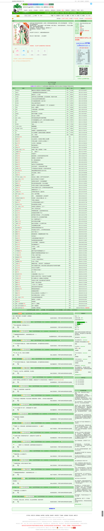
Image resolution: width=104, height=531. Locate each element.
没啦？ (17, 229)
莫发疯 (17, 113)
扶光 (16, 210)
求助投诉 (67, 10)
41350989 (19, 368)
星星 (16, 109)
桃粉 (16, 231)
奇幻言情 (67, 13)
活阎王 (17, 98)
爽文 (44, 45)
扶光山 (17, 105)
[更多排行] (79, 63)
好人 (16, 172)
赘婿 (16, 282)
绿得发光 (17, 90)
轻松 (50, 45)
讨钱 (16, 166)
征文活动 (59, 10)
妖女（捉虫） (18, 297)
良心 (16, 267)
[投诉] (55, 318)
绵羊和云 (19, 441)
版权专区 (47, 10)
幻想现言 (57, 13)
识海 (16, 280)
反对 (16, 295)
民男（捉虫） (18, 193)
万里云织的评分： (79, 359)
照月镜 (17, 124)
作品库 (25, 10)
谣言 (16, 202)
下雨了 (17, 276)
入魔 (16, 263)
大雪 (16, 246)
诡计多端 (17, 227)
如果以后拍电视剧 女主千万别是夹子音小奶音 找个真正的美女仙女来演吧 (83, 457)
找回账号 (82, 1)
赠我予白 (19, 395)
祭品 (16, 164)
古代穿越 (62, 13)
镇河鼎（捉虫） (19, 149)
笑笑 (18, 404)
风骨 (16, 160)
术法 (16, 141)
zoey (18, 487)
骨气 (16, 158)
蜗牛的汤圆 (19, 358)
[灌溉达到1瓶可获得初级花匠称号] (26, 386)
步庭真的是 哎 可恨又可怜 (81, 460)
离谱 (16, 234)
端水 (16, 215)
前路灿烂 (17, 257)
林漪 (79, 58)
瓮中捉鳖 (17, 134)
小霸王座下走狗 (19, 198)
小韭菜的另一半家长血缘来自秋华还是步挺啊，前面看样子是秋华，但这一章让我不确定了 (83, 482)
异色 (16, 269)
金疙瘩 (17, 101)
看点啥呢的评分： (79, 340)
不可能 (17, 255)
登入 (76, 1)
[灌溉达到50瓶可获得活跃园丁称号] (27, 368)
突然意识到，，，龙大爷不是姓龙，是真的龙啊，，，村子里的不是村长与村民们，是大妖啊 (83, 445)
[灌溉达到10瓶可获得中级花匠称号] (27, 322)
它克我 (17, 96)
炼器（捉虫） (18, 179)
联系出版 (87, 30)
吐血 (16, 238)
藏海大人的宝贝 (81, 59)
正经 (16, 187)
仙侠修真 (41, 45)
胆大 (16, 130)
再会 (16, 162)
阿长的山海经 (20, 377)
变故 (16, 293)
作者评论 (16, 313)
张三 (16, 236)
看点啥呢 (19, 340)
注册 (79, 1)
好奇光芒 (17, 274)
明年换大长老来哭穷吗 (81, 478)
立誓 (16, 217)
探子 (16, 219)
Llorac (79, 51)
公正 (16, 265)
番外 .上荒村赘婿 (19, 303)
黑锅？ (17, 221)
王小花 (79, 50)
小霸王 (17, 191)
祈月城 (17, 103)
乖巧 (16, 115)
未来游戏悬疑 (73, 13)
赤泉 (16, 153)
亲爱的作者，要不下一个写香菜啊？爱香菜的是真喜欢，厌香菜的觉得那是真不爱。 (83, 500)
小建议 (17, 151)
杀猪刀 (17, 92)
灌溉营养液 (51, 86)
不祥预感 (17, 250)
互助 (16, 248)
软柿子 (17, 181)
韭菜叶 (17, 168)
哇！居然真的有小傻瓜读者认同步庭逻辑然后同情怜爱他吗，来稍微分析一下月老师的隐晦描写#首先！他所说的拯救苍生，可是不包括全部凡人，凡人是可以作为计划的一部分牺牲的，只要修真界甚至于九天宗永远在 (83, 467)
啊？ (16, 225)
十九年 (17, 253)
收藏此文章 (33, 86)
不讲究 (17, 278)
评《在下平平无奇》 (80, 380)
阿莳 (18, 460)
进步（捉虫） (18, 117)
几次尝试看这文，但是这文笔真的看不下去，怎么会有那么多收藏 (83, 402)
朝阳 (16, 299)
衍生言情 (85, 13)
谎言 (16, 189)
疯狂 (16, 242)
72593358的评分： (79, 353)
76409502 (19, 469)
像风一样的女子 (20, 496)
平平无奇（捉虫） (19, 177)
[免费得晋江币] (39, 86)
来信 (16, 147)
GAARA (19, 349)
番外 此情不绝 (19, 307)
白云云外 (19, 478)
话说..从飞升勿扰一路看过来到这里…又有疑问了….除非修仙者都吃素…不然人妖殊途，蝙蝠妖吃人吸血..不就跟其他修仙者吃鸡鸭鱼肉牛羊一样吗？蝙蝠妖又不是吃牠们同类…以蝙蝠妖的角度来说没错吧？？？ (83, 435)
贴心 (16, 244)
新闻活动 (53, 10)
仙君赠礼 (17, 261)
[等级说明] (87, 63)
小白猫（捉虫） (19, 126)
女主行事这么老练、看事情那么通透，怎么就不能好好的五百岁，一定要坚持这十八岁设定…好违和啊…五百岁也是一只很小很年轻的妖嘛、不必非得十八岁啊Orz (83, 428)
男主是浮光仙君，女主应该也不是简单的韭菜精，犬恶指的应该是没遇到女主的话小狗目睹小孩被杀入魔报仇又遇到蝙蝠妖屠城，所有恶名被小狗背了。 (83, 417)
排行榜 (30, 10)
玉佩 (16, 259)
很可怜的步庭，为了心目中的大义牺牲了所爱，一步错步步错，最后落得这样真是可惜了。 (83, 475)
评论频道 (36, 10)
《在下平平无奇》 (29, 313)
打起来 (17, 208)
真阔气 (17, 286)
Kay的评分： (78, 346)
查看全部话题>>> (79, 504)
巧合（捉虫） (18, 206)
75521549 (19, 423)
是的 (16, 120)
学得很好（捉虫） (19, 128)
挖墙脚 (17, 240)
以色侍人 (17, 204)
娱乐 (82, 10)
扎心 (16, 212)
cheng (18, 451)
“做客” (17, 223)
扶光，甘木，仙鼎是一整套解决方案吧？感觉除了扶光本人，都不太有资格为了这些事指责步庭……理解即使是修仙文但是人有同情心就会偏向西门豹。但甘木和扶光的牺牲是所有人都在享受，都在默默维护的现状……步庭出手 (83, 409)
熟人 (16, 143)
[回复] (70, 318)
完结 (89, 13)
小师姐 (17, 200)
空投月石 (57, 86)
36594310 (19, 322)
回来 (16, 301)
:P (17, 413)
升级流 (46, 45)
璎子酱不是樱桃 (81, 54)
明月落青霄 (80, 60)
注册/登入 (73, 10)
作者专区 (41, 10)
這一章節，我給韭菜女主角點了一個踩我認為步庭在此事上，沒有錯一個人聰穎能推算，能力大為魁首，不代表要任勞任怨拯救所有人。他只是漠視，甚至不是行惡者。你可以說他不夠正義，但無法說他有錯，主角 (83, 396)
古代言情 (47, 13)
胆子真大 (17, 136)
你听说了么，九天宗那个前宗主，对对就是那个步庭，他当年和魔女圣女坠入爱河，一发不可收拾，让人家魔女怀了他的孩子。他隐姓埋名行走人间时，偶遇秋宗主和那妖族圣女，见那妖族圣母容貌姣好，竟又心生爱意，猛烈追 (83, 489)
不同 (16, 291)
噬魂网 (17, 185)
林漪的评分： (78, 365)
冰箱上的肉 (80, 52)
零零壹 (18, 432)
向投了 (62, 18)
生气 (16, 111)
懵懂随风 (80, 55)
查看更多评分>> (78, 374)
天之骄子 (37, 45)
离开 (16, 139)
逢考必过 (80, 56)
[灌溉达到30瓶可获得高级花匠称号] (26, 331)
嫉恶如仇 (17, 288)
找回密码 (87, 1)
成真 (16, 284)
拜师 (16, 107)
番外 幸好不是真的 (20, 305)
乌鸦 (16, 174)
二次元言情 (80, 13)
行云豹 (79, 61)
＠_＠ (18, 331)
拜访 (16, 155)
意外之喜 (17, 170)
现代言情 (52, 13)
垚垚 (18, 386)
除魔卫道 (17, 94)
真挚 (16, 183)
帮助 (78, 10)
